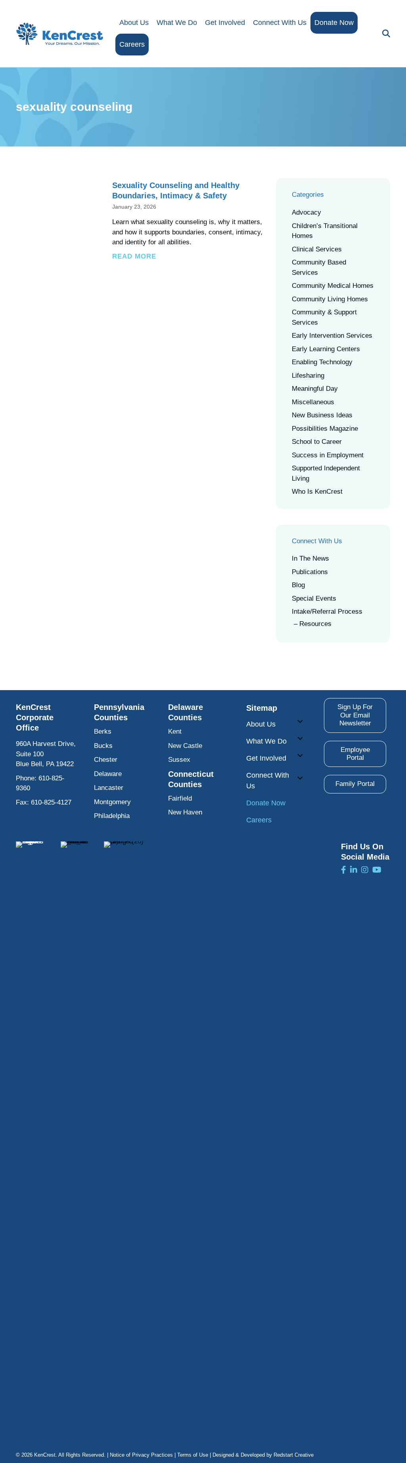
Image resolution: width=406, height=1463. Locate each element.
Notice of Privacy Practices (141, 1455)
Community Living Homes (330, 299)
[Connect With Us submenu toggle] (300, 777)
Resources (315, 624)
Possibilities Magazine (325, 428)
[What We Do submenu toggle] (300, 738)
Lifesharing (308, 375)
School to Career (317, 441)
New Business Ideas (322, 415)
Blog (298, 585)
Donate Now (334, 23)
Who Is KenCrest (317, 491)
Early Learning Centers (326, 349)
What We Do (177, 23)
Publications (310, 572)
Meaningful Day (315, 388)
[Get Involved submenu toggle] (300, 755)
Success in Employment (328, 455)
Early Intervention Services (332, 335)
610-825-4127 (51, 802)
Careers (132, 44)
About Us (134, 23)
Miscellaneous (313, 402)
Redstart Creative (294, 1455)
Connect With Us (279, 23)
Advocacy (306, 212)
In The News (310, 558)
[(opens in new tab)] (30, 1138)
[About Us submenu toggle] (300, 721)
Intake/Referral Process (327, 611)
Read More (134, 256)
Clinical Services (317, 249)
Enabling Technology (322, 362)
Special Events (314, 598)
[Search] (384, 34)
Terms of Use (192, 1455)
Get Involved (225, 23)
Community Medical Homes (332, 285)
